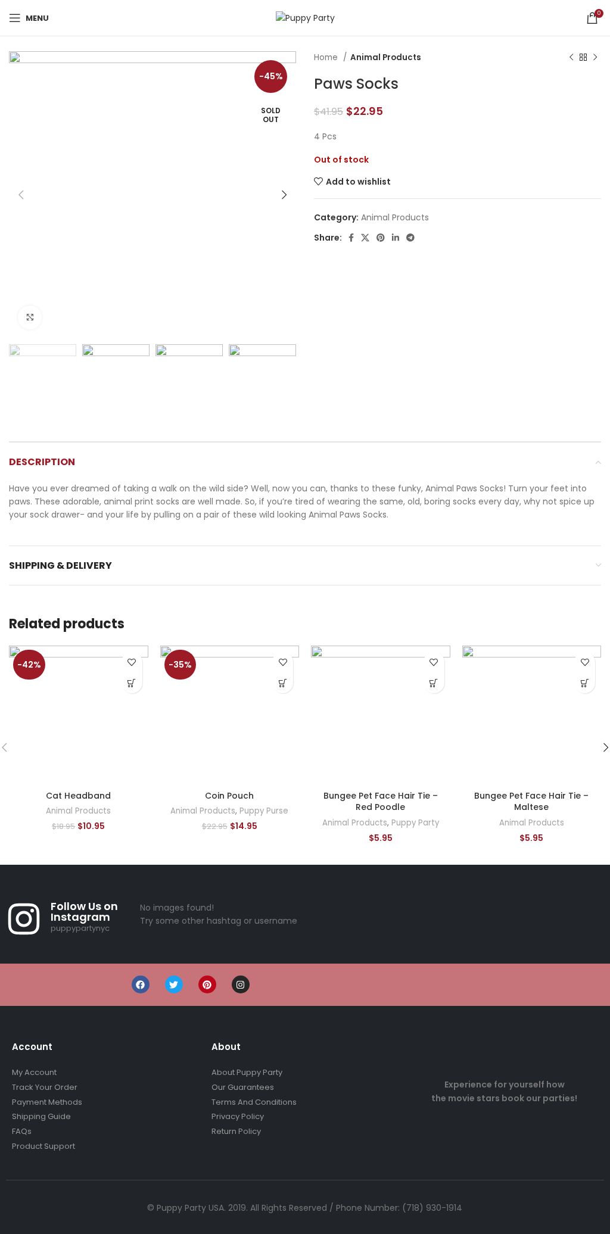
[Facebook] (141, 984)
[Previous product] (571, 58)
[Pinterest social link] (380, 237)
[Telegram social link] (410, 237)
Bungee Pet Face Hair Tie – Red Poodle (380, 802)
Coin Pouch (229, 796)
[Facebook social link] (351, 237)
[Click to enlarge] (30, 317)
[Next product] (595, 58)
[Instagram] (241, 984)
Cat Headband (78, 796)
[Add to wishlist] (132, 662)
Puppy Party (415, 823)
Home (327, 57)
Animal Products (385, 57)
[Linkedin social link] (395, 237)
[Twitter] (174, 984)
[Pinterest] (207, 984)
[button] (132, 682)
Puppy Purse (263, 811)
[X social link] (365, 237)
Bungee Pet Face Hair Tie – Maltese (531, 802)
